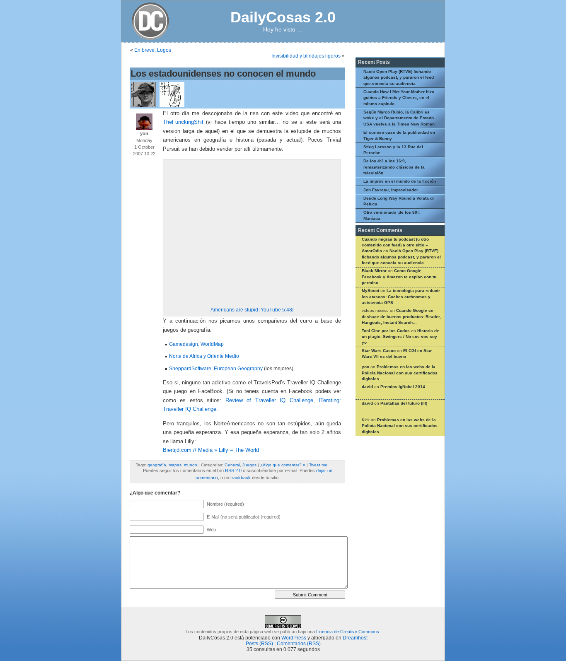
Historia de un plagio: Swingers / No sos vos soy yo (400, 336)
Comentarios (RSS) (299, 644)
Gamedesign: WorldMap (196, 344)
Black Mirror (374, 270)
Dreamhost (355, 638)
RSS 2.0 (233, 470)
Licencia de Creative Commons (347, 631)
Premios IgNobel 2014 (402, 386)
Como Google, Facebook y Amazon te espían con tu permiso (399, 276)
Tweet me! (319, 465)
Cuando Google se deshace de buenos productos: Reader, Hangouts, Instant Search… (401, 316)
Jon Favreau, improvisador (390, 190)
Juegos (249, 465)
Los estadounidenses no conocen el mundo (223, 73)
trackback (240, 477)
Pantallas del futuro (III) (403, 403)
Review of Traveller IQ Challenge (269, 400)
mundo (190, 465)
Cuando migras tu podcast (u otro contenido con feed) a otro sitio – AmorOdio (395, 245)
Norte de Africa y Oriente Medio (204, 356)
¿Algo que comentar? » (282, 465)
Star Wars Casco (379, 350)
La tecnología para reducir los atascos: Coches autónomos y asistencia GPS (401, 296)
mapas (175, 465)
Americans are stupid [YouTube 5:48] (251, 310)
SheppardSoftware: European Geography (216, 369)
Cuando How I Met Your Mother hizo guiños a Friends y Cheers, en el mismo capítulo (398, 97)
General (232, 465)
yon (365, 366)
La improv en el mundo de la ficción (399, 181)
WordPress (293, 638)
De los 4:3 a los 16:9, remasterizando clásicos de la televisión (394, 167)
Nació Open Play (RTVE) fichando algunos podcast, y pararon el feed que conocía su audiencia (398, 77)
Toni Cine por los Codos (386, 330)
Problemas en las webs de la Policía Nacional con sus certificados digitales (400, 372)
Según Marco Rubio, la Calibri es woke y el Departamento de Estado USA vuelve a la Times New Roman (399, 118)
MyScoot (370, 290)
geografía (157, 465)
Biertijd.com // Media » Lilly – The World (211, 450)
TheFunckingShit (183, 122)
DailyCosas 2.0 (283, 17)
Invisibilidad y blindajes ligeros (306, 56)
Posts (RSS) (259, 644)
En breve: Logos (152, 50)
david (367, 386)
